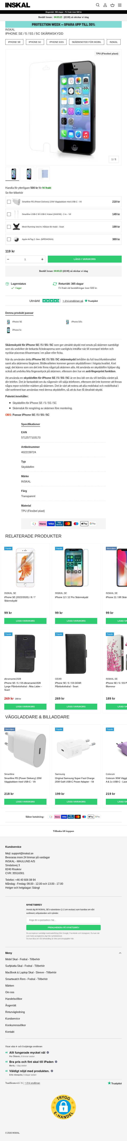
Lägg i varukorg (85, 259)
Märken (9, 985)
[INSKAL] (17, 5)
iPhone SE (14, 42)
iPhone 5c (35, 42)
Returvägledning (15, 1012)
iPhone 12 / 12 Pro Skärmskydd (71, 597)
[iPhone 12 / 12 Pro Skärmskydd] (76, 568)
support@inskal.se (22, 853)
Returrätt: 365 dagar (71, 283)
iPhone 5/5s (56, 42)
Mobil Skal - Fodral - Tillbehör (22, 959)
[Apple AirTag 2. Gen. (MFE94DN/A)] (16, 239)
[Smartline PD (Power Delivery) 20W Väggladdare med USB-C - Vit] (16, 202)
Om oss (9, 992)
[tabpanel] (63, 471)
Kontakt (9, 1031)
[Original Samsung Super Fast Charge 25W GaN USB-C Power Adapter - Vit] (76, 749)
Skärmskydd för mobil (86, 42)
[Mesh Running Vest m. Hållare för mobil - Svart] (16, 227)
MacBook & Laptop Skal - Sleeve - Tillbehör (30, 972)
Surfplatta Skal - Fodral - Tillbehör (25, 965)
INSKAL (10, 29)
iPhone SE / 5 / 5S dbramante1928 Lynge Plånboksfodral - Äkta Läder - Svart (23, 686)
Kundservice (12, 1018)
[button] (112, 5)
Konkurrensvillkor (15, 1025)
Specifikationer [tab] (30, 424)
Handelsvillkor (13, 998)
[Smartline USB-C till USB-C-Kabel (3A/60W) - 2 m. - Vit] (16, 214)
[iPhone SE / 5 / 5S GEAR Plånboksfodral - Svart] (76, 653)
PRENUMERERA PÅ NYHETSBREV (63, 927)
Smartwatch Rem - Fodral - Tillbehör (26, 979)
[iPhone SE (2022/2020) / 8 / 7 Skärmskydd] (25, 568)
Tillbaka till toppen (63, 831)
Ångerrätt (10, 1005)
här (72, 939)
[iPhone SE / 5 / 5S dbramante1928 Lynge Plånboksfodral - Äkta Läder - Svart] (25, 653)
